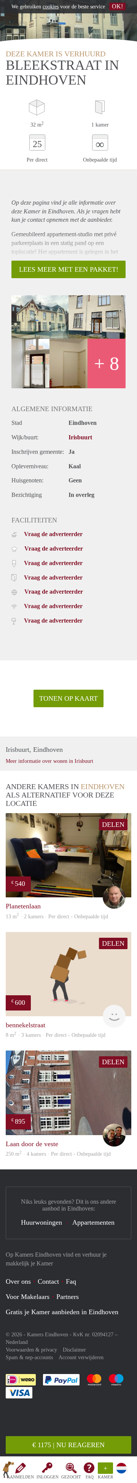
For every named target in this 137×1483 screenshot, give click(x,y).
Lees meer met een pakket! (68, 269)
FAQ (90, 1477)
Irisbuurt (80, 437)
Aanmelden (20, 1477)
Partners (67, 1296)
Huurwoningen (41, 1222)
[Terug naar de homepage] (8, 1471)
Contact (48, 1281)
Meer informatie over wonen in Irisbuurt (49, 761)
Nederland (17, 1342)
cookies (51, 7)
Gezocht (71, 1477)
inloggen (48, 1477)
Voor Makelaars (27, 1296)
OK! (117, 6)
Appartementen (93, 1222)
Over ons (18, 1281)
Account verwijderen (81, 1357)
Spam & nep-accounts (29, 1357)
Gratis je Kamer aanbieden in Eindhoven (62, 1312)
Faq (71, 1281)
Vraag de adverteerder (53, 534)
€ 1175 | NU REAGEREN (68, 1445)
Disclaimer (74, 1350)
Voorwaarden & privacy (31, 1350)
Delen (113, 824)
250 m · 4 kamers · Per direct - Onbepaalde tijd (58, 1154)
